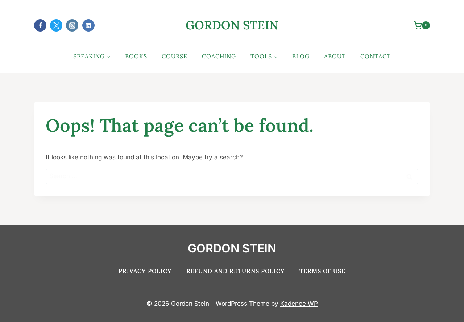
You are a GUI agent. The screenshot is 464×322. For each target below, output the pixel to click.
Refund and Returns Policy (235, 271)
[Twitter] (56, 25)
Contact (375, 56)
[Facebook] (40, 25)
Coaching (219, 56)
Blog (301, 56)
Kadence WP (299, 303)
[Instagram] (72, 25)
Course (174, 56)
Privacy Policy (145, 271)
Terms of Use (322, 271)
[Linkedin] (88, 25)
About (335, 56)
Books (136, 56)
